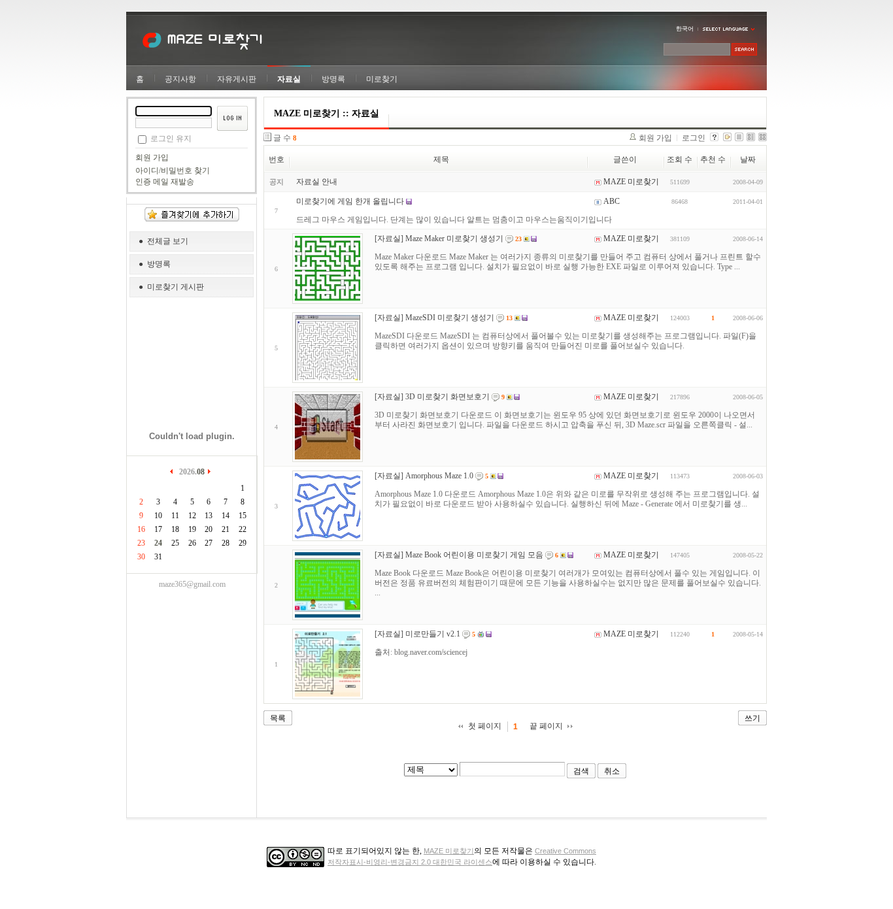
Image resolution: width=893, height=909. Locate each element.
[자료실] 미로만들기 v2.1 (417, 633)
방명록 (333, 79)
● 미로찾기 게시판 (171, 286)
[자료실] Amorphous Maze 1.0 (424, 475)
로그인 (693, 137)
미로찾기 (381, 79)
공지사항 (180, 79)
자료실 (289, 79)
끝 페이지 (546, 726)
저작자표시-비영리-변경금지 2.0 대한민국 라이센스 (410, 862)
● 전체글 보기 (163, 241)
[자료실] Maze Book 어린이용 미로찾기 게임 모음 (459, 554)
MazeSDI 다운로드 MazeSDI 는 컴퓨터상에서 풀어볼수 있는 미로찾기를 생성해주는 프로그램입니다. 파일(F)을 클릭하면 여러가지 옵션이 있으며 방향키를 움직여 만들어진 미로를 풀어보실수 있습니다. (565, 340)
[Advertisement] (192, 359)
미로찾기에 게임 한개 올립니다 (350, 201)
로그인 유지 (171, 138)
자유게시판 (236, 79)
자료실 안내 (316, 181)
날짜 (748, 159)
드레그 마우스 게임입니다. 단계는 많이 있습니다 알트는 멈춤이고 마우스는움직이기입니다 (454, 219)
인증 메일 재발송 (164, 181)
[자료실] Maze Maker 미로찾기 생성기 (439, 238)
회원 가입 (152, 157)
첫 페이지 (484, 726)
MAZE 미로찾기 (449, 851)
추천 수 (713, 159)
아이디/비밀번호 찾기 (172, 170)
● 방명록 (155, 264)
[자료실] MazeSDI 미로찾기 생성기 (434, 317)
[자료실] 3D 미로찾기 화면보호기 (432, 396)
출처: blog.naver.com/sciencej (421, 652)
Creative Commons (565, 851)
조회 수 (679, 159)
